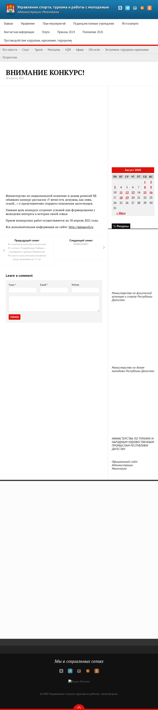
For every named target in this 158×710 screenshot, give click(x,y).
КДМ (68, 50)
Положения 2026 (93, 32)
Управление (28, 23)
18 (121, 197)
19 (127, 197)
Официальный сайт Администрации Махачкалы (124, 465)
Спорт (25, 50)
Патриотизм (10, 57)
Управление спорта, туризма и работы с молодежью (63, 7)
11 (121, 192)
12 (127, 192)
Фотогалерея (130, 23)
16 (150, 192)
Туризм (38, 50)
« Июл (120, 213)
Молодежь (54, 50)
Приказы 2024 (66, 32)
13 (132, 192)
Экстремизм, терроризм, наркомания (127, 50)
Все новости (10, 50)
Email (44, 284)
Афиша (80, 50)
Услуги (46, 32)
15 (144, 192)
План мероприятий (54, 23)
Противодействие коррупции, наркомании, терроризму (38, 40)
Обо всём (94, 50)
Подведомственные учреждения (93, 23)
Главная (8, 23)
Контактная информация (19, 32)
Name (12, 284)
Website (75, 284)
